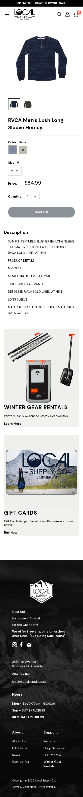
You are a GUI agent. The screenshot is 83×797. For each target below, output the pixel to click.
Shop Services (54, 748)
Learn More (13, 424)
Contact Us (20, 762)
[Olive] (23, 150)
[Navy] (12, 150)
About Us (19, 741)
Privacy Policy (47, 787)
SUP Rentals (52, 755)
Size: (13, 163)
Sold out (41, 212)
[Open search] (59, 14)
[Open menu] (7, 14)
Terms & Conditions (24, 787)
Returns (49, 741)
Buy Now (10, 533)
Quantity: (15, 197)
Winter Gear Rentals (52, 764)
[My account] (67, 14)
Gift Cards (19, 748)
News (16, 755)
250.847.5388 (22, 674)
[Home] (41, 582)
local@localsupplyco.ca (29, 681)
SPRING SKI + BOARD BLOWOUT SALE (41, 3)
